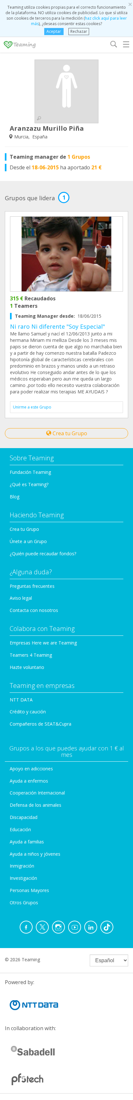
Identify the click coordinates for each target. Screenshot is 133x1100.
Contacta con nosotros (34, 610)
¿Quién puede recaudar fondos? (43, 553)
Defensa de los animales (35, 805)
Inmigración (22, 866)
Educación (20, 829)
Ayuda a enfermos (29, 781)
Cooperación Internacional (37, 793)
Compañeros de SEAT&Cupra (40, 724)
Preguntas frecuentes (32, 586)
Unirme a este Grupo (32, 407)
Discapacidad (23, 817)
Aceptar (53, 31)
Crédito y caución (28, 712)
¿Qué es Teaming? (29, 484)
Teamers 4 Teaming (31, 655)
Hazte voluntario (27, 667)
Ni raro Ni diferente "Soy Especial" (57, 326)
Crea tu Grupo (69, 433)
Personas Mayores (29, 890)
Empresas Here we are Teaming (43, 643)
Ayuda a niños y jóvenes (35, 854)
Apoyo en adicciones (31, 769)
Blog (14, 497)
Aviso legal (21, 598)
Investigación (23, 878)
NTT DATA (21, 700)
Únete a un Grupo (28, 541)
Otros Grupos (24, 902)
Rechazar (78, 31)
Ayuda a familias (27, 842)
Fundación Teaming (30, 472)
